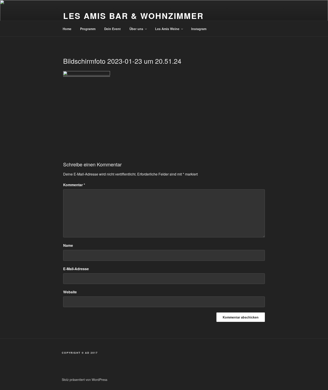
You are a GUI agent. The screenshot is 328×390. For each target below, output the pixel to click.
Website (70, 291)
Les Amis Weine (167, 29)
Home (67, 29)
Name (68, 245)
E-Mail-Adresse (76, 268)
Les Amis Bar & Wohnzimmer (133, 15)
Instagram (198, 29)
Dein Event (112, 29)
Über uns (136, 29)
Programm (87, 29)
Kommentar (74, 184)
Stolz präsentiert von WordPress (84, 379)
